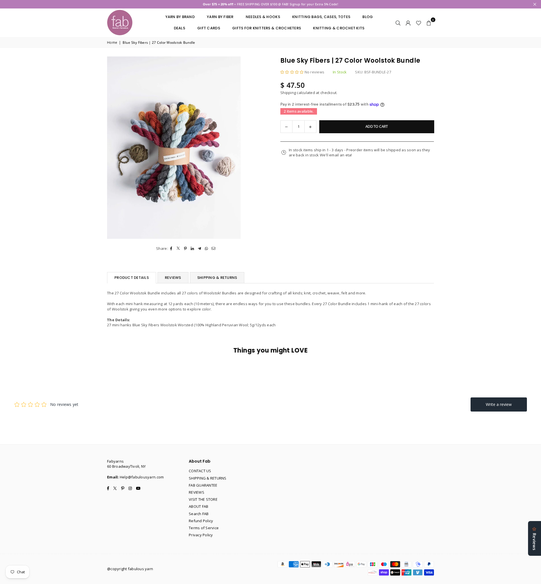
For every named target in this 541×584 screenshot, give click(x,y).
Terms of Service (204, 527)
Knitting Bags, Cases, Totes (321, 16)
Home (112, 42)
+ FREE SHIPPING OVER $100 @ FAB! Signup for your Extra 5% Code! (270, 4)
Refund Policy (201, 520)
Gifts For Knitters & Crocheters (266, 28)
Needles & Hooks (263, 16)
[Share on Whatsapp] (207, 248)
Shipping (288, 92)
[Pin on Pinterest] (185, 248)
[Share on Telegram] (200, 248)
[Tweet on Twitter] (178, 248)
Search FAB (199, 513)
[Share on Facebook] (171, 248)
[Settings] (408, 23)
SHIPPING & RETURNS (217, 277)
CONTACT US (200, 470)
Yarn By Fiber (220, 16)
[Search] (398, 23)
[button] (429, 23)
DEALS (179, 28)
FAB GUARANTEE (203, 485)
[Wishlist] (418, 23)
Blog (367, 16)
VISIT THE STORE (203, 499)
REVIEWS (173, 277)
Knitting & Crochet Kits (338, 28)
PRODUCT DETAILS (131, 277)
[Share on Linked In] (192, 248)
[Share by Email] (214, 248)
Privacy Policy (201, 534)
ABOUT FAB (198, 506)
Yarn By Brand (180, 16)
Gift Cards (208, 28)
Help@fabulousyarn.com (142, 477)
